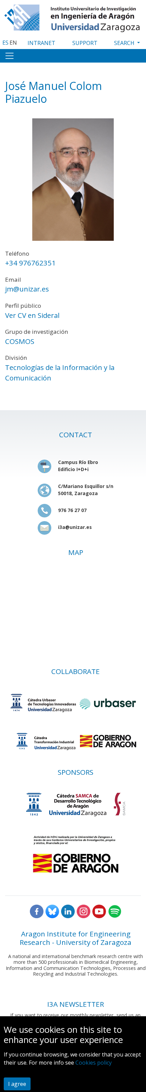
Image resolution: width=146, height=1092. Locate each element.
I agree (17, 1084)
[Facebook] (36, 911)
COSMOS (19, 341)
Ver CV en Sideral (32, 315)
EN (13, 42)
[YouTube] (99, 911)
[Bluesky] (52, 911)
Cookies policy (93, 1062)
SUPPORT (84, 43)
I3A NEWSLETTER (75, 1004)
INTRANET (41, 43)
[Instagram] (83, 911)
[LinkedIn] (68, 911)
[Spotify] (115, 911)
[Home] (73, 16)
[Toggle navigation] (9, 56)
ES (5, 42)
